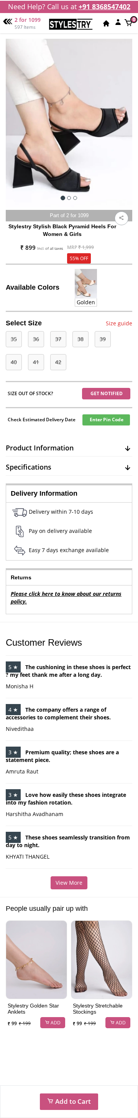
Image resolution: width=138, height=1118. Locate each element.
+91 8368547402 (104, 6)
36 (36, 339)
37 (58, 339)
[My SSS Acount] (118, 22)
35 (14, 339)
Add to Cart (72, 1101)
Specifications (28, 467)
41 (36, 362)
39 (103, 339)
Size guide (119, 323)
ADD (55, 1022)
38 (80, 339)
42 (58, 362)
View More (69, 882)
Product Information (40, 447)
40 (14, 362)
